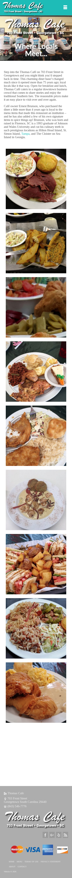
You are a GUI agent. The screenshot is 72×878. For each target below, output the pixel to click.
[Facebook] (45, 835)
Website (7, 872)
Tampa (25, 133)
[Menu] (65, 7)
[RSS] (65, 835)
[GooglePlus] (52, 835)
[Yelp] (58, 835)
